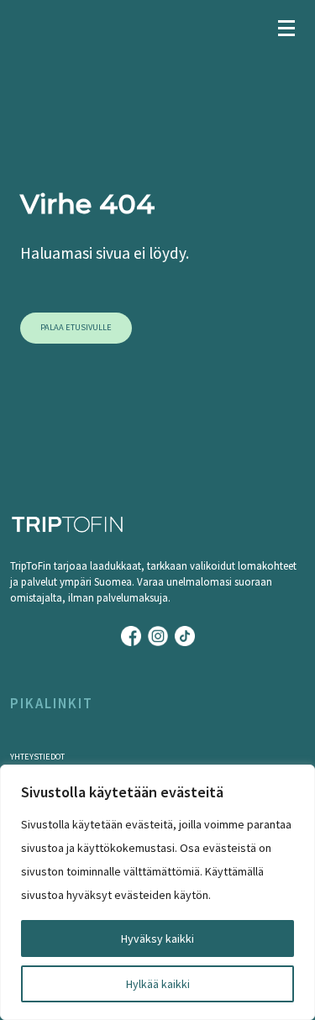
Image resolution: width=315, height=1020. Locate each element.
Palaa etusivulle (76, 327)
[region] (157, 892)
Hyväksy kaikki (157, 938)
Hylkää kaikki (158, 983)
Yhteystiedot (37, 756)
